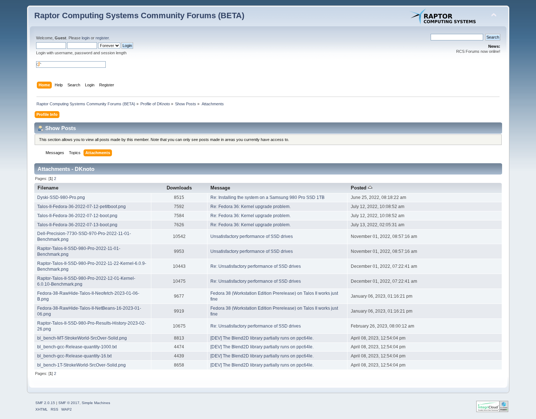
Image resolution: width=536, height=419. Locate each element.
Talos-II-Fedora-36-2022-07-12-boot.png (77, 215)
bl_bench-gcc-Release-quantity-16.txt (74, 356)
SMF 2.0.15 (45, 403)
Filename (48, 188)
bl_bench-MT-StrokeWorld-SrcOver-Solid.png (82, 338)
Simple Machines (96, 403)
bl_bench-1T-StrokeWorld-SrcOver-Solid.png (81, 365)
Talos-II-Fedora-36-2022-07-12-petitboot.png (81, 206)
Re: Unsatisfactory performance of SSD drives (255, 266)
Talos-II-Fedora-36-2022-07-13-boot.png (77, 224)
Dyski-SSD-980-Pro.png (61, 197)
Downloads (179, 188)
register (102, 38)
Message (220, 188)
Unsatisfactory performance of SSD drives (251, 236)
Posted (359, 188)
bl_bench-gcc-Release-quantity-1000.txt (77, 346)
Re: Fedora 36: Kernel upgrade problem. (250, 206)
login (86, 38)
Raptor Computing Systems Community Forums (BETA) (139, 15)
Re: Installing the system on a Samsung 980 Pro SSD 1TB (267, 197)
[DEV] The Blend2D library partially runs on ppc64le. (262, 338)
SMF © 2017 (68, 403)
